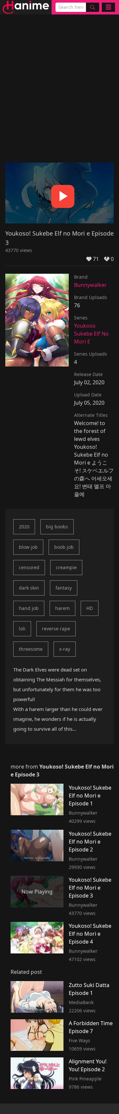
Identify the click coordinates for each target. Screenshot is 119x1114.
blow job (28, 547)
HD (89, 608)
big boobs (57, 526)
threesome (31, 649)
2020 (24, 526)
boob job (64, 547)
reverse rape (56, 628)
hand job (29, 608)
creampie (66, 567)
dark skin (29, 588)
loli (22, 628)
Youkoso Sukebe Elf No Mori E (91, 333)
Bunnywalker (90, 285)
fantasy (64, 588)
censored (29, 567)
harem (62, 608)
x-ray (64, 649)
